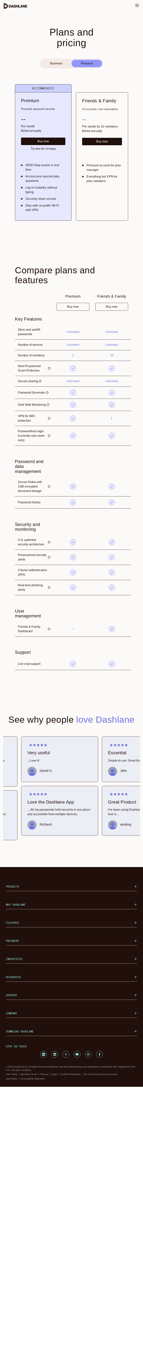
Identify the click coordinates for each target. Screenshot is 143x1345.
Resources (13, 977)
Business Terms (29, 1074)
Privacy (44, 1074)
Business (56, 63)
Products (12, 886)
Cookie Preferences (70, 1074)
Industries (14, 959)
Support (12, 995)
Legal (54, 1074)
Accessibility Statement (33, 1078)
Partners (12, 940)
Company (11, 1013)
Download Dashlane (20, 1031)
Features (12, 922)
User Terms (12, 1074)
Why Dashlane (16, 904)
